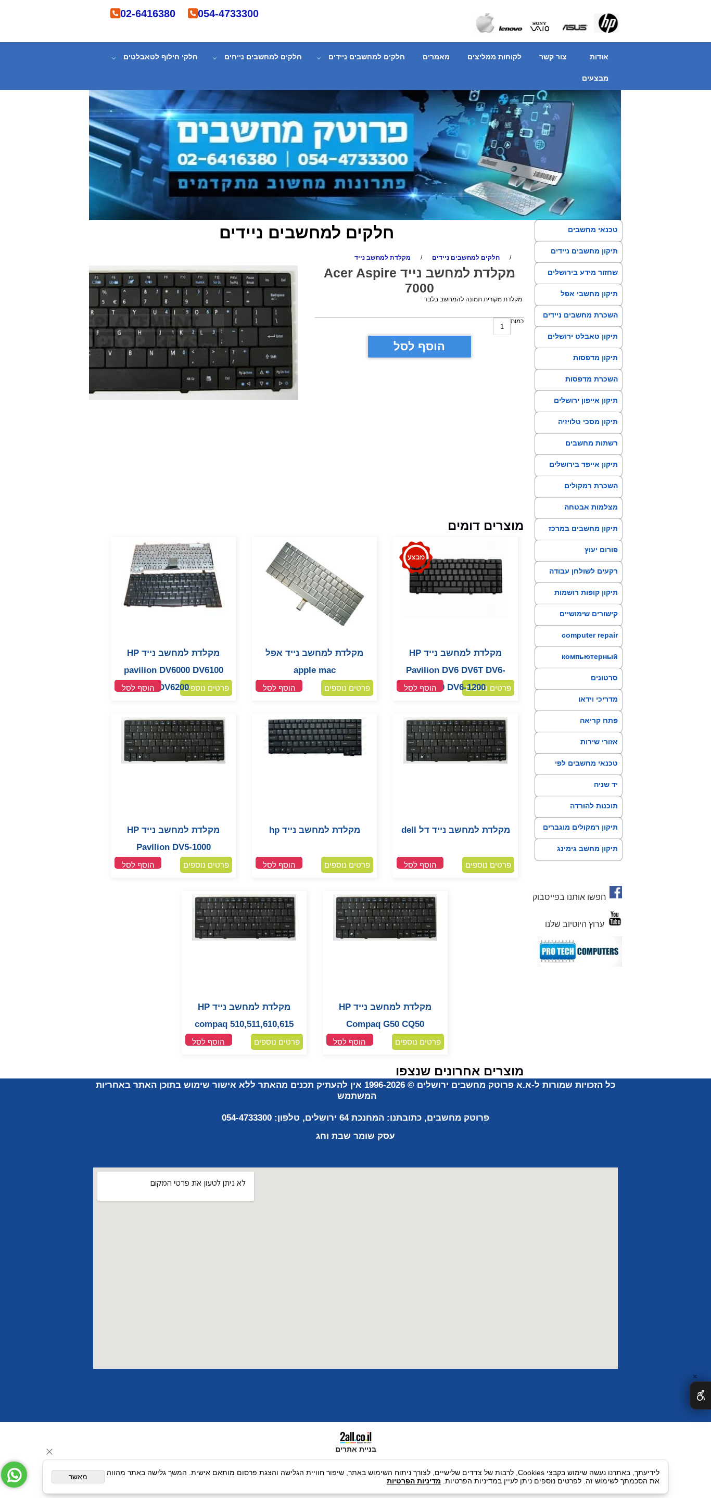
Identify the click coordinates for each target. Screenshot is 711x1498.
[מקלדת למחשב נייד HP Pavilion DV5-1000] (173, 761)
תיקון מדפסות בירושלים (595, 366)
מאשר (78, 1476)
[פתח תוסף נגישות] (700, 1395)
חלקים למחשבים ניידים (366, 57)
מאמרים (436, 57)
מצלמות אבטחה (591, 507)
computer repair (590, 635)
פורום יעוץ (601, 549)
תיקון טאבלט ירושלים (583, 336)
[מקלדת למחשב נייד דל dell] (455, 761)
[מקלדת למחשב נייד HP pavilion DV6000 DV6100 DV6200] (173, 614)
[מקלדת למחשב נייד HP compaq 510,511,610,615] (244, 938)
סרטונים (604, 678)
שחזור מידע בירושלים (583, 272)
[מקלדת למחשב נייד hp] (314, 754)
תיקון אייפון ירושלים (586, 400)
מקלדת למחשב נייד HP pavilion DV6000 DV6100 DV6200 (173, 670)
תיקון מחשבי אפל (589, 293)
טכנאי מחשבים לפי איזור (586, 772)
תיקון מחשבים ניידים (584, 251)
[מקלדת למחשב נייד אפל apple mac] (314, 626)
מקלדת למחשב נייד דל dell (455, 830)
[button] (420, 686)
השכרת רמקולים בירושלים (591, 495)
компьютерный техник (590, 665)
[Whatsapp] (14, 1475)
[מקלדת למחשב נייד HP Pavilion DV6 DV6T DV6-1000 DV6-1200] (455, 616)
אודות (599, 57)
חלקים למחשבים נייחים (263, 57)
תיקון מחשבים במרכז (583, 528)
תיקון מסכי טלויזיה (588, 421)
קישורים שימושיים (589, 614)
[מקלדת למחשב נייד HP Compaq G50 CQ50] (385, 938)
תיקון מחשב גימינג (587, 848)
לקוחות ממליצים (494, 57)
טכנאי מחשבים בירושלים (593, 238)
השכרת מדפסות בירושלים (591, 388)
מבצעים (595, 78)
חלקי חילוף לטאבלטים (160, 57)
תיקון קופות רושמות (586, 592)
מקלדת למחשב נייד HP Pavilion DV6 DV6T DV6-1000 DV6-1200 (455, 670)
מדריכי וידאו (598, 699)
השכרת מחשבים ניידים (580, 315)
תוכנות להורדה (594, 806)
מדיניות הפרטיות (414, 1481)
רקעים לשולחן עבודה (583, 571)
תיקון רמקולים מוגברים (580, 827)
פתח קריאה (599, 720)
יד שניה (606, 784)
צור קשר (553, 57)
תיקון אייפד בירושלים (583, 464)
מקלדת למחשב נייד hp (314, 830)
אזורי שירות (599, 742)
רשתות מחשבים (591, 443)
